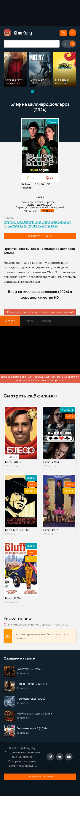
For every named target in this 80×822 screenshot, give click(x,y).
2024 (49, 204)
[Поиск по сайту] (54, 44)
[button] (32, 91)
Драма (41, 204)
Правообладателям (40, 776)
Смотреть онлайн (40, 236)
